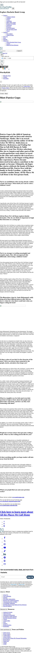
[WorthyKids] (8, 69)
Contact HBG (6, 620)
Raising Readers (7, 625)
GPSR (4, 644)
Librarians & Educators (9, 615)
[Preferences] (2, 55)
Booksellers (6, 626)
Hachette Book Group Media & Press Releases (15, 604)
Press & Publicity (7, 606)
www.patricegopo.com (18, 497)
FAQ (4, 622)
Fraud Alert (6, 641)
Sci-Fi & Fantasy (10, 28)
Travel (7, 31)
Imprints (5, 39)
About (2, 591)
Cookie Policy (26, 86)
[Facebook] (4, 538)
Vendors (5, 623)
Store (4, 38)
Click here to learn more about (16, 513)
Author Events (10, 35)
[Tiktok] (4, 552)
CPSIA (5, 642)
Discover (5, 36)
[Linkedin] (4, 555)
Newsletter (6, 78)
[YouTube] (4, 548)
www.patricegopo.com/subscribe (8, 505)
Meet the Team (7, 75)
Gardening (9, 21)
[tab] (17, 82)
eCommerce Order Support (10, 616)
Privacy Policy (6, 634)
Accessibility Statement (9, 603)
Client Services (7, 613)
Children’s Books (10, 17)
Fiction (8, 19)
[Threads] (4, 561)
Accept (2, 93)
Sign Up (30, 577)
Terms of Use (6, 632)
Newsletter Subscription (9, 599)
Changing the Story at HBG (10, 602)
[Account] (2, 61)
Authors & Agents (7, 612)
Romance (8, 26)
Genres (5, 15)
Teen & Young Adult (11, 29)
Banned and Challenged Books (11, 600)
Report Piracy (6, 639)
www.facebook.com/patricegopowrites (10, 501)
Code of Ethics (7, 637)
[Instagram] (4, 545)
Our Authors (9, 33)
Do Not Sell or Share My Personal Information (14, 638)
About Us (5, 41)
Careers (8, 43)
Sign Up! (4, 53)
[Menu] (1, 5)
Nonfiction (9, 25)
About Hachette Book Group (13, 42)
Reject (6, 93)
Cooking (8, 18)
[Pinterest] (4, 558)
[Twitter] (4, 542)
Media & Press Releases (12, 45)
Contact (5, 77)
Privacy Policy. (5, 87)
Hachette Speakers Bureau (9, 618)
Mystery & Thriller (11, 24)
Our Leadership (7, 596)
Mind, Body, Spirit (11, 22)
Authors (5, 32)
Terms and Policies (5, 629)
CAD (9, 58)
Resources (3, 609)
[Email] (4, 565)
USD (4, 58)
